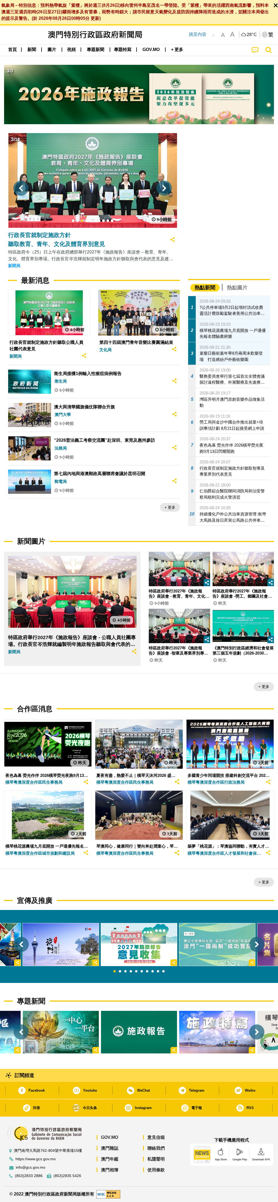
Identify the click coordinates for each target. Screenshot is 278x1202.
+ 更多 (170, 507)
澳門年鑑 (109, 1159)
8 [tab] (152, 971)
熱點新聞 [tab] (205, 287)
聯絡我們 (156, 1148)
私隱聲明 (156, 1159)
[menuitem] (31, 49)
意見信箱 (156, 1137)
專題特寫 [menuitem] (122, 49)
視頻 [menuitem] (71, 49)
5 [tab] (136, 971)
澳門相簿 (109, 1170)
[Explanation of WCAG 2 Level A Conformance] (108, 1194)
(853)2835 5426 (67, 1176)
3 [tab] (125, 971)
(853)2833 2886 (29, 1176)
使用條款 (156, 1170)
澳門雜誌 (109, 1148)
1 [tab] (114, 971)
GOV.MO (109, 1137)
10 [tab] (163, 971)
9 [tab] (158, 971)
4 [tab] (131, 971)
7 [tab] (147, 971)
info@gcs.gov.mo (30, 1167)
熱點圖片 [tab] (237, 287)
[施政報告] (139, 1032)
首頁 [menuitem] (12, 49)
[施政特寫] (217, 1032)
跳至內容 (197, 34)
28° (252, 35)
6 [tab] (141, 971)
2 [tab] (120, 971)
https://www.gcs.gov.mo (35, 1159)
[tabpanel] (139, 944)
